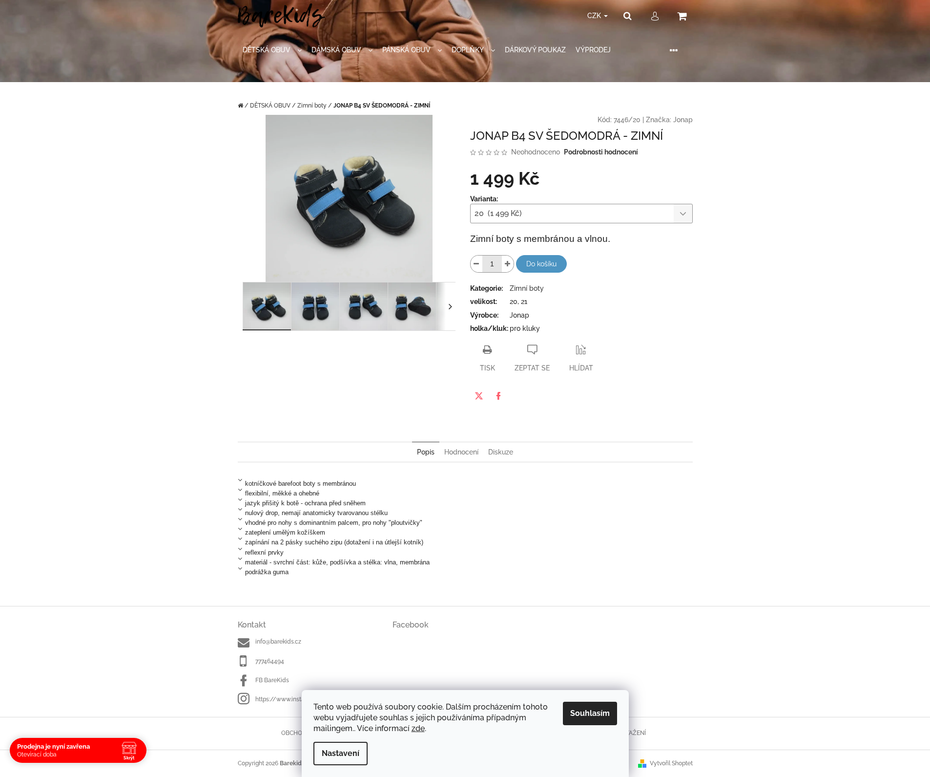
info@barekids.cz (278, 641)
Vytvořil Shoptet (671, 763)
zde (418, 728)
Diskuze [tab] (500, 452)
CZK (595, 16)
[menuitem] (272, 50)
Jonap (683, 120)
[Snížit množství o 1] (476, 264)
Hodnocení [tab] (461, 452)
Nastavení (340, 753)
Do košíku (541, 264)
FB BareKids (272, 680)
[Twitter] (479, 396)
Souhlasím (590, 713)
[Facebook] (498, 396)
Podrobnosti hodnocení (601, 152)
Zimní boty (527, 288)
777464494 (269, 661)
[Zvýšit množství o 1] (508, 264)
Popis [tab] (425, 452)
